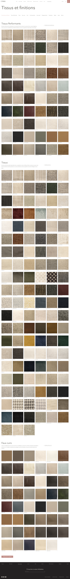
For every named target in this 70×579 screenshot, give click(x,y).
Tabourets (25, 1)
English (62, 1)
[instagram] (3, 577)
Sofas (16, 1)
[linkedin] (5, 577)
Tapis (44, 1)
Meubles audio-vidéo (35, 1)
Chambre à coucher (29, 1)
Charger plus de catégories (7, 556)
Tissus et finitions (49, 1)
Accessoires (41, 1)
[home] (3, 1)
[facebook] (2, 577)
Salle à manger (20, 1)
